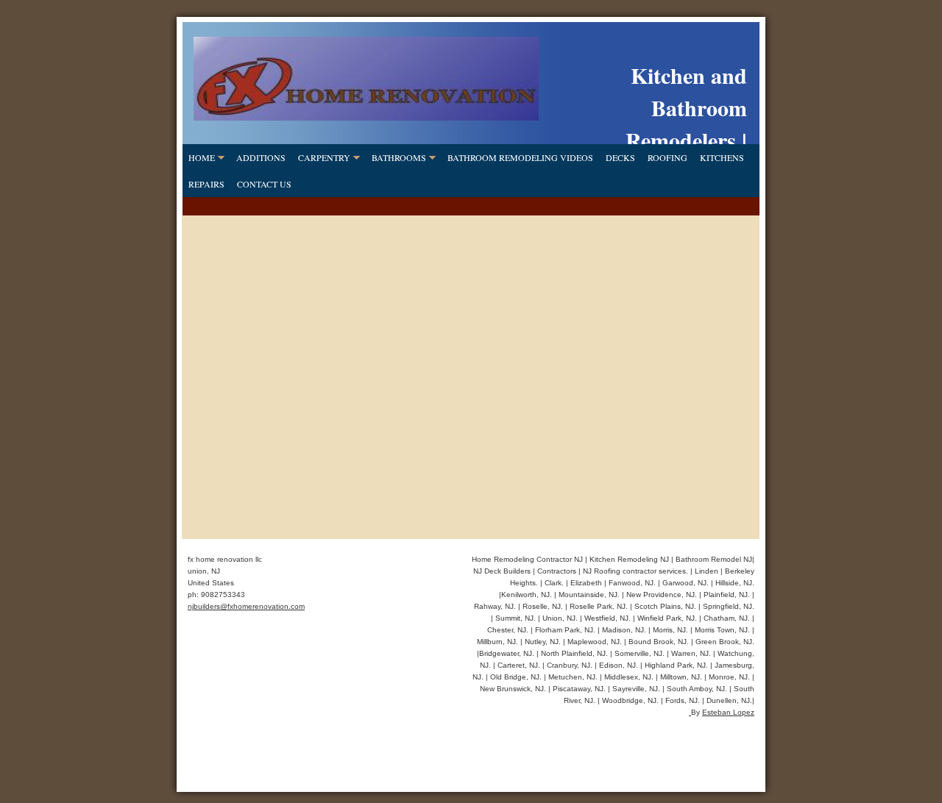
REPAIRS (206, 184)
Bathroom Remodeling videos (520, 157)
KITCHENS (722, 157)
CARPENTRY (324, 157)
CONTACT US (264, 184)
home (201, 157)
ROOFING (667, 157)
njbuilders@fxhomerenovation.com (246, 606)
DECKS (620, 157)
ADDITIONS (261, 157)
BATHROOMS (399, 157)
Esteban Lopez (728, 712)
